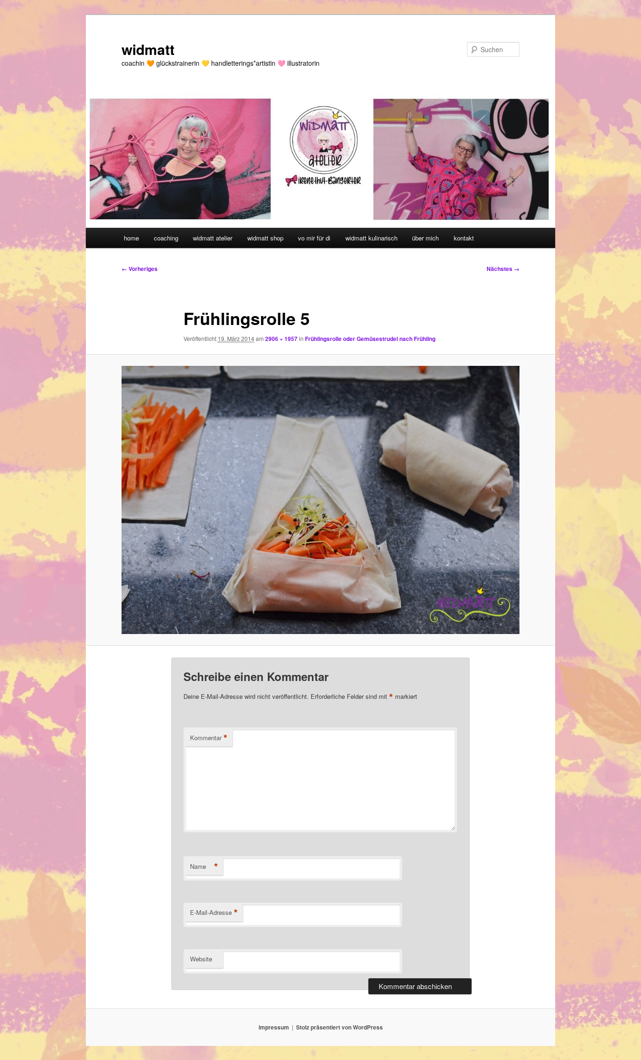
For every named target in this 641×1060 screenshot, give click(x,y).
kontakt (464, 237)
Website (201, 958)
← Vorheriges (140, 268)
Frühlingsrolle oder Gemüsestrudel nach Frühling (370, 338)
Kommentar (209, 737)
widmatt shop (265, 237)
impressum (274, 1027)
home (131, 237)
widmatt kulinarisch (371, 237)
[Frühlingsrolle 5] (320, 500)
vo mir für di (314, 237)
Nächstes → (503, 268)
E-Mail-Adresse (214, 912)
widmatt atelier (212, 237)
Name (204, 866)
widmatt (148, 49)
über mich (425, 237)
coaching (166, 237)
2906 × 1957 (281, 338)
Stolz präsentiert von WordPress (339, 1027)
